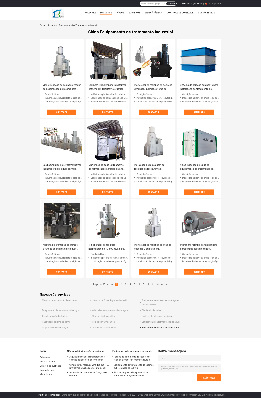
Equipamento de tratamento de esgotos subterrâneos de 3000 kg (134, 366)
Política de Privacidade (49, 395)
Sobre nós (134, 12)
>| (166, 284)
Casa (42, 25)
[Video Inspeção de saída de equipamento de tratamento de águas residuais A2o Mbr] (199, 141)
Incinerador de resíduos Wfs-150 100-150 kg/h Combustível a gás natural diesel (89, 366)
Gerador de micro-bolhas (104, 327)
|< (107, 284)
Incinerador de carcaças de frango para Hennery (88, 374)
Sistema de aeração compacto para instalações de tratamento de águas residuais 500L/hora (199, 87)
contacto (61, 112)
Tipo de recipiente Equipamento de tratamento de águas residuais (131, 374)
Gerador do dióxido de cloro (55, 316)
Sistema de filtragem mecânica (157, 316)
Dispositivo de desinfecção (55, 327)
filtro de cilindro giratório (103, 316)
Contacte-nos (206, 12)
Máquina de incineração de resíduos (59, 300)
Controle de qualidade (180, 12)
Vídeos (120, 12)
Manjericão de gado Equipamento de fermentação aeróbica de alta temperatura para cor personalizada (107, 167)
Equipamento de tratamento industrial (160, 327)
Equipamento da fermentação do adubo (161, 322)
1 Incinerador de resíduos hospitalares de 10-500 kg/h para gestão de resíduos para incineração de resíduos (106, 247)
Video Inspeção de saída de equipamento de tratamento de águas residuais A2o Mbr (196, 167)
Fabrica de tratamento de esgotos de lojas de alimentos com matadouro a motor (132, 359)
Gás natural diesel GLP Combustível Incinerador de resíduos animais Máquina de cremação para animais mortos (62, 167)
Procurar (171, 4)
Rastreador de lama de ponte (56, 322)
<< (112, 284)
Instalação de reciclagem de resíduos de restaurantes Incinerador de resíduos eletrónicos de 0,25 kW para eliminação (153, 167)
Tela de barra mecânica (103, 322)
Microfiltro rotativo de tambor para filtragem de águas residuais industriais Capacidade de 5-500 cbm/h (198, 247)
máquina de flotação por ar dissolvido (110, 300)
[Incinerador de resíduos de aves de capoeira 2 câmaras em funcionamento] (153, 220)
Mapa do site (46, 374)
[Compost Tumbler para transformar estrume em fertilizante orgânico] (107, 61)
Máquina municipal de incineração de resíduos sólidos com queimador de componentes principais (87, 359)
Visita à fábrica (153, 12)
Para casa (90, 12)
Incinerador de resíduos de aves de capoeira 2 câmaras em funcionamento (152, 247)
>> (162, 284)
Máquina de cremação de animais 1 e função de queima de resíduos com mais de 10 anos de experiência (61, 247)
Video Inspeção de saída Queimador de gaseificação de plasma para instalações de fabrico (62, 87)
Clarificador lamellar (151, 310)
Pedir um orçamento (192, 3)
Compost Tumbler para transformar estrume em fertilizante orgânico (107, 87)
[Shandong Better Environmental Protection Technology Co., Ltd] (58, 13)
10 (157, 284)
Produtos (106, 12)
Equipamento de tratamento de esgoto (61, 310)
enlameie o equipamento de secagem (110, 310)
